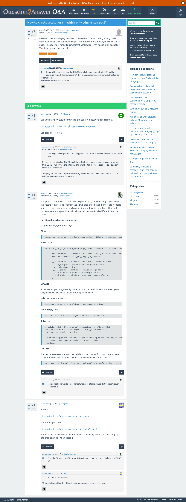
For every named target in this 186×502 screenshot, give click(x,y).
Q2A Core (59, 30)
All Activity (73, 13)
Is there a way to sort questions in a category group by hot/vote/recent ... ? (144, 131)
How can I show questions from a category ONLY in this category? (144, 78)
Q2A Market (178, 500)
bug (149, 51)
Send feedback (8, 500)
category (43, 54)
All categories (136, 192)
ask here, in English (144, 41)
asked (41, 30)
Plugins (133, 200)
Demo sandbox (22, 500)
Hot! (94, 13)
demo (104, 3)
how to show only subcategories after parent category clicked (143, 100)
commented (45, 68)
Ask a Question (134, 13)
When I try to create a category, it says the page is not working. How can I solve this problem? (143, 171)
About (152, 13)
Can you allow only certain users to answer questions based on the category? (142, 89)
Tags (114, 13)
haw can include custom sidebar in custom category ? (143, 141)
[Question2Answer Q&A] (34, 11)
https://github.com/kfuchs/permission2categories (65, 416)
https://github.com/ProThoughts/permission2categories (68, 126)
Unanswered (104, 13)
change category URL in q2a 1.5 (143, 160)
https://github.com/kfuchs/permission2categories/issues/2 (69, 429)
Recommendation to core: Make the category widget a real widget (143, 150)
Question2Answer (137, 34)
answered (44, 114)
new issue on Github (138, 48)
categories (52, 54)
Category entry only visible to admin (144, 110)
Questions (84, 13)
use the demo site (137, 58)
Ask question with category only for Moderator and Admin (143, 120)
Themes (134, 204)
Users (123, 13)
